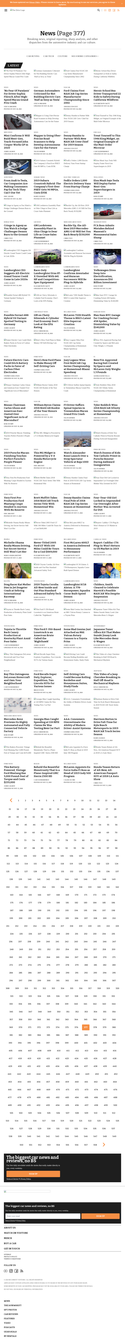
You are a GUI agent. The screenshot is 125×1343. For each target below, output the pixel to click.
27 (107, 809)
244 (86, 941)
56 (116, 825)
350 (58, 1012)
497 (86, 1105)
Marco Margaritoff (12, 555)
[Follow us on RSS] (118, 10)
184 (95, 903)
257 (95, 949)
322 (21, 996)
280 (86, 965)
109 (99, 856)
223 (117, 926)
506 (58, 1113)
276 (48, 965)
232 (85, 934)
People (7, 539)
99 (7, 856)
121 (89, 864)
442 (19, 1074)
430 (20, 1066)
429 (10, 1066)
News (6, 87)
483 (67, 1097)
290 (67, 973)
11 (90, 800)
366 (95, 1019)
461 (86, 1082)
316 (80, 988)
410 (58, 1051)
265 (57, 957)
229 (58, 934)
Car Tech (48, 56)
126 (17, 871)
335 (29, 1004)
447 (68, 1074)
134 (89, 871)
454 (19, 1082)
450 (97, 1074)
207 (86, 918)
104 (53, 856)
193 (67, 910)
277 (58, 965)
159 (89, 887)
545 (76, 1136)
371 (29, 1027)
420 (39, 1058)
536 (104, 1128)
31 (26, 817)
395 (29, 1043)
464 (115, 1082)
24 (82, 809)
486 (96, 1097)
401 (86, 1043)
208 (95, 918)
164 (21, 895)
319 (108, 988)
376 (76, 1027)
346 (21, 1012)
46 (34, 825)
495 (67, 1105)
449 (87, 1074)
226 (30, 934)
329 (85, 996)
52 (84, 825)
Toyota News (39, 581)
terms (80, 1286)
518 (53, 1121)
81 (91, 840)
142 (48, 879)
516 (34, 1121)
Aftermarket (99, 626)
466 (19, 1089)
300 (48, 980)
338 (57, 1004)
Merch (8, 1238)
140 (29, 879)
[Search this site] (98, 10)
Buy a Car (10, 1243)
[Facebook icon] (16, 1271)
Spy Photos (10, 1310)
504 (39, 1113)
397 (48, 1043)
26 (99, 809)
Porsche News (99, 449)
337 (48, 1004)
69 (108, 832)
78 (66, 840)
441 (9, 1074)
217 (62, 926)
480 (39, 1097)
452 (115, 1074)
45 (26, 825)
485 (86, 1097)
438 (95, 1066)
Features (9, 1318)
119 (71, 864)
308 (7, 988)
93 (75, 848)
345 (11, 1012)
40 (99, 817)
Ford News (38, 357)
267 (76, 957)
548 (105, 1136)
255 (76, 949)
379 (104, 1027)
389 (86, 1035)
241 (57, 941)
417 (10, 1058)
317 (90, 988)
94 (83, 848)
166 (39, 895)
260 (11, 957)
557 (86, 1145)
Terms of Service (12, 1179)
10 (82, 800)
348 (40, 1012)
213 (25, 926)
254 (67, 949)
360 (39, 1019)
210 (114, 918)
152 (25, 887)
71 (9, 840)
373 (48, 1027)
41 (107, 817)
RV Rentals (10, 1336)
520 (71, 1121)
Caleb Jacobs (69, 780)
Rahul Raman (39, 196)
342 (95, 1004)
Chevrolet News (41, 312)
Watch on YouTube (16, 1233)
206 (76, 918)
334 (20, 1004)
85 (9, 848)
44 (17, 825)
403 (105, 1043)
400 (76, 1043)
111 (117, 856)
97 (108, 848)
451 (106, 1074)
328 (76, 996)
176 (21, 903)
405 (10, 1051)
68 (99, 832)
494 (58, 1105)
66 (83, 832)
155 (53, 887)
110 (108, 856)
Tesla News (98, 177)
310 (26, 988)
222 (108, 926)
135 (98, 871)
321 (11, 996)
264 (48, 957)
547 (95, 1136)
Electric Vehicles (72, 177)
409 (49, 1051)
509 (86, 1113)
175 (11, 903)
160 (99, 887)
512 (113, 1113)
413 (86, 1051)
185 (104, 903)
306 (104, 980)
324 (39, 996)
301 (58, 980)
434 (57, 1066)
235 (113, 934)
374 (57, 1027)
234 (104, 934)
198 (113, 910)
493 (48, 1105)
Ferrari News (99, 312)
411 (68, 1051)
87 (25, 848)
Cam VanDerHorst (101, 151)
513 (7, 1121)
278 (67, 965)
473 (86, 1089)
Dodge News (9, 222)
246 (104, 941)
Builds (7, 671)
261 (20, 957)
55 (108, 825)
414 (96, 1051)
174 (113, 895)
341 (85, 1004)
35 (58, 817)
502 (20, 1113)
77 (58, 840)
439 (105, 1066)
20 (50, 809)
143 (57, 879)
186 (113, 903)
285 (20, 973)
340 (76, 1004)
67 (91, 832)
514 (16, 1121)
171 (85, 895)
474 (96, 1089)
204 (58, 918)
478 (19, 1097)
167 (48, 895)
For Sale (97, 132)
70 (116, 832)
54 (100, 825)
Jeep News (98, 671)
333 (11, 1004)
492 (38, 1105)
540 (29, 1136)
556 (76, 1145)
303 (76, 980)
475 (106, 1089)
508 (77, 1113)
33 (42, 817)
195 (85, 910)
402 (95, 1043)
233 (94, 934)
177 (30, 903)
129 (44, 871)
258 (104, 949)
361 (48, 1019)
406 (20, 1051)
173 (104, 895)
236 (10, 941)
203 (48, 918)
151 (16, 887)
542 (48, 1136)
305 (95, 980)
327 (67, 996)
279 (76, 965)
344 (114, 1004)
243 (76, 941)
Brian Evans (39, 690)
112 (8, 864)
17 (26, 809)
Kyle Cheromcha (41, 331)
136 (108, 871)
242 (66, 941)
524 (108, 1121)
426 (95, 1058)
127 (26, 871)
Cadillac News (100, 539)
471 (67, 1089)
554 (58, 1145)
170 (76, 895)
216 (53, 926)
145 (76, 879)
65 (74, 832)
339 (66, 1004)
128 (35, 871)
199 (11, 918)
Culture (63, 56)
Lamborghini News (42, 267)
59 (25, 832)
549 (114, 1136)
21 (58, 809)
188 (21, 910)
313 (53, 988)
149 (113, 879)
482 (57, 1097)
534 (85, 1128)
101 (25, 856)
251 (39, 949)
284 (11, 973)
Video (7, 1323)
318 (99, 988)
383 (29, 1035)
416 (114, 1051)
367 (104, 1019)
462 (96, 1082)
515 (25, 1121)
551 (30, 1145)
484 (77, 1097)
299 (39, 980)
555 (67, 1145)
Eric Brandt (39, 466)
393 (10, 1043)
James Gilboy (9, 151)
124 (116, 864)
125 (7, 871)
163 (11, 895)
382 (20, 1035)
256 (85, 949)
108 (90, 856)
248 (11, 949)
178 (39, 903)
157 (71, 887)
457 (48, 1082)
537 (113, 1128)
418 (20, 1058)
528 (30, 1128)
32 (34, 817)
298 (30, 980)
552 (39, 1145)
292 (86, 973)
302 (67, 980)
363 (67, 1019)
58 (17, 832)
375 (67, 1027)
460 (77, 1082)
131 (62, 871)
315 (71, 988)
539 (19, 1136)
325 (48, 996)
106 (71, 856)
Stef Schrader (10, 106)
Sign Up (33, 1174)
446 (58, 1074)
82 (99, 840)
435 (67, 1066)
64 (66, 832)
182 (76, 903)
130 (53, 871)
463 (105, 1082)
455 (29, 1082)
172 (94, 895)
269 (95, 957)
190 (39, 910)
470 (58, 1089)
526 (11, 1128)
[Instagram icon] (11, 1271)
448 (77, 1074)
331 (104, 996)
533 (76, 1128)
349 (49, 1012)
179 (49, 903)
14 (114, 800)
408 (39, 1051)
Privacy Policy (34, 2)
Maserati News (100, 222)
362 (57, 1019)
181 (67, 903)
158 (80, 887)
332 (113, 996)
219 (80, 926)
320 (117, 988)
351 (67, 1012)
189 (30, 910)
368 (114, 1019)
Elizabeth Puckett (102, 103)
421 (48, 1058)
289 (58, 973)
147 (95, 879)
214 (35, 926)
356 (114, 1012)
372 (39, 1027)
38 (82, 817)
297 (20, 980)
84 (116, 840)
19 (42, 809)
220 (90, 926)
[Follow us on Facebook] (114, 10)
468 (39, 1089)
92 (66, 848)
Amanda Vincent (71, 106)
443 (29, 1074)
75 (42, 840)
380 (114, 1027)
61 (42, 832)
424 (76, 1058)
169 (67, 895)
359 (29, 1019)
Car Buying (33, 56)
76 (50, 840)
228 (49, 934)
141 (39, 879)
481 (48, 1097)
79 (75, 840)
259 (113, 949)
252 (48, 949)
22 (66, 809)
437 (86, 1066)
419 (29, 1058)
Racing (67, 449)
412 (77, 1051)
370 (20, 1027)
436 (76, 1066)
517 (44, 1121)
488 (115, 1097)
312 (44, 988)
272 (11, 965)
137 (117, 871)
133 (80, 871)
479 (29, 1097)
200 (20, 918)
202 (39, 918)
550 (21, 1145)
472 (77, 1089)
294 (104, 973)
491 (29, 1105)
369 (11, 1027)
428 (114, 1058)
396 (38, 1043)
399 (66, 1043)
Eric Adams (8, 196)
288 (48, 973)
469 (48, 1089)
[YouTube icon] (5, 1271)
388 (76, 1035)
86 (17, 848)
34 (50, 817)
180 (58, 903)
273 (20, 965)
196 (94, 910)
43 (9, 825)
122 (98, 864)
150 (8, 887)
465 (10, 1089)
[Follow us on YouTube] (105, 10)
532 (67, 1128)
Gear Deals (10, 1332)
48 (51, 825)
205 (67, 918)
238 (29, 941)
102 (34, 856)
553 (49, 1145)
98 (116, 848)
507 (67, 1113)
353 (86, 1012)
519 (62, 1121)
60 (33, 832)
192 (57, 910)
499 (106, 1105)
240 (48, 941)
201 (29, 918)
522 (89, 1121)
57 (9, 832)
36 (66, 817)
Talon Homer (39, 151)
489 (10, 1105)
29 (9, 817)
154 (44, 887)
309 (17, 988)
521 (80, 1121)
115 (35, 864)
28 (115, 809)
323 (30, 996)
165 (30, 895)
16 (18, 809)
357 (11, 1019)
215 (44, 926)
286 (30, 973)
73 (25, 840)
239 (38, 941)
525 (117, 1121)
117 (53, 864)
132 (71, 871)
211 (7, 926)
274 (30, 965)
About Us (10, 1227)
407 (30, 1051)
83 (108, 840)
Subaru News (39, 177)
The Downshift (12, 1305)
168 (58, 895)
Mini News (8, 132)
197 (104, 910)
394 (20, 1043)
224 (12, 934)
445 (48, 1074)
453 (10, 1082)
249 (21, 949)
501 (11, 1113)
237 (20, 941)
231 (76, 934)
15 (10, 809)
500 (115, 1105)
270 (104, 957)
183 (85, 903)
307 (114, 980)
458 (57, 1082)
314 (62, 988)
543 (57, 1136)
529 (39, 1128)
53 (92, 825)
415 (105, 1051)
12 (98, 800)
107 (80, 856)
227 (39, 934)
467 (29, 1089)
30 (17, 817)
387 (67, 1035)
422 (57, 1058)
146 (85, 879)
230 (67, 934)
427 (105, 1058)
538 (10, 1136)
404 (114, 1043)
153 (34, 887)
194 (76, 910)
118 (62, 864)
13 (106, 800)
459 (67, 1082)
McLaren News (70, 312)
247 (114, 941)
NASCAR (67, 87)
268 (86, 957)
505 (49, 1113)
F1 (94, 357)
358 (20, 1019)
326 (58, 996)
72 (17, 840)
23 (74, 809)
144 (67, 879)
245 (95, 941)
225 (21, 934)
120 (80, 864)
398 (57, 1043)
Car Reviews (11, 1314)
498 (96, 1105)
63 (58, 832)
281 (95, 965)
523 (99, 1121)
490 (19, 1105)
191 (48, 910)
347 (30, 1012)
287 (39, 973)
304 (86, 980)
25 (90, 809)
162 (117, 887)
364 (76, 1019)
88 (33, 848)
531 (58, 1128)
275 (39, 965)
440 (115, 1066)
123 (107, 864)
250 (30, 949)
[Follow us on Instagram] (109, 10)
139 (20, 879)
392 (114, 1035)
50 (68, 825)
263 (39, 957)
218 (71, 926)
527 (21, 1128)
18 (34, 809)
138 (11, 879)
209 (104, 918)
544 (67, 1136)
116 (44, 864)
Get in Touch (12, 1248)
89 (42, 848)
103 (43, 856)
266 (67, 957)
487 (106, 1097)
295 (114, 973)
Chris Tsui (8, 238)
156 (62, 887)
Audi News (8, 177)
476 (115, 1089)
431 (29, 1066)
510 (95, 1113)
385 (48, 1035)
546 (86, 1136)
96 (99, 848)
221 (99, 926)
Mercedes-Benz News (72, 222)
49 (59, 825)
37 (74, 817)
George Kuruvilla (101, 376)
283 (114, 965)
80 (83, 840)
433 (48, 1066)
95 (91, 848)
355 (104, 1012)
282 (104, 965)
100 (16, 856)
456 (38, 1082)
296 (11, 980)
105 (62, 856)
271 (114, 957)
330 (95, 996)
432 (38, 1066)
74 (33, 840)
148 (104, 879)
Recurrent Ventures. (17, 1280)
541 (38, 1136)
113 (17, 864)
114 (26, 864)
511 (104, 1113)
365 (85, 1019)
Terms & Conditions (12, 1259)
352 (77, 1012)
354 (95, 1012)
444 (38, 1074)
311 (35, 988)
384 (39, 1035)
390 (95, 1035)
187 (11, 910)
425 (86, 1058)
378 (95, 1027)
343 (104, 1004)
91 (58, 848)
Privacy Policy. (25, 1179)
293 (95, 973)
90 (50, 848)
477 (10, 1097)
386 (58, 1035)
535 (94, 1128)
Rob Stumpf (98, 196)
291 (76, 973)
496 (77, 1105)
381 (11, 1035)
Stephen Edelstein (71, 190)
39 (91, 817)
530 (49, 1128)
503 (30, 1113)
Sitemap (7, 1254)
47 (42, 825)
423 (67, 1058)
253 (58, 949)
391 (104, 1035)
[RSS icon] (21, 1271)
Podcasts (9, 1327)
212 (16, 926)
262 (29, 957)
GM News (37, 222)
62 (50, 832)
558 (95, 1145)
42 (115, 817)
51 (76, 825)
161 (108, 887)
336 (39, 1004)
